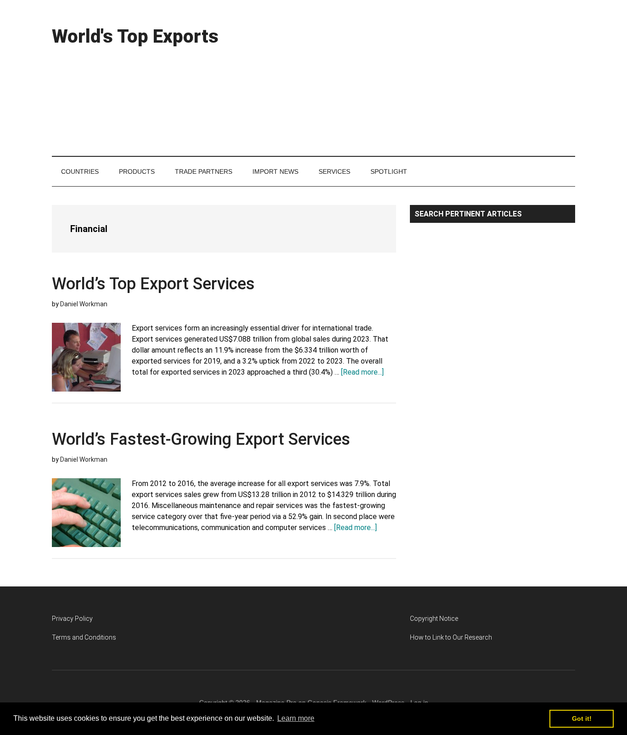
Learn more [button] (295, 718)
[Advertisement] (408, 78)
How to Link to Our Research (451, 637)
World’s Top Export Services (153, 283)
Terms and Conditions (84, 637)
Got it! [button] (582, 718)
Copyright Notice (434, 618)
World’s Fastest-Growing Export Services (201, 439)
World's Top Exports (135, 36)
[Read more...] (362, 372)
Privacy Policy (72, 618)
